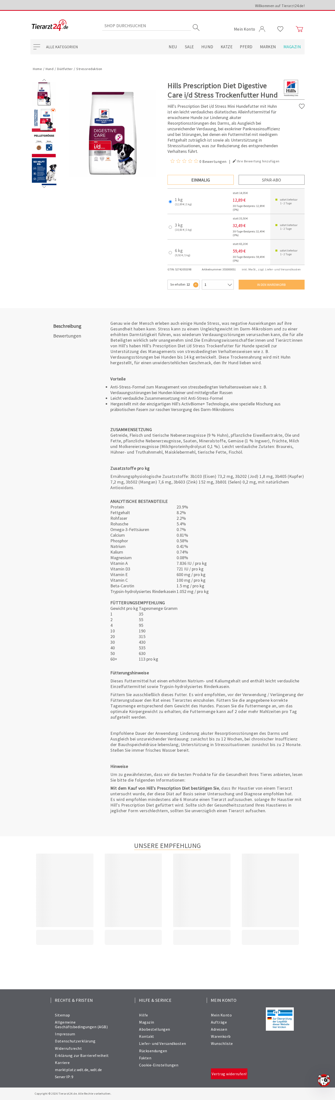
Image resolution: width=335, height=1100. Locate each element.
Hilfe (143, 1015)
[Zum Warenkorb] (299, 29)
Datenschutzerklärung (75, 1041)
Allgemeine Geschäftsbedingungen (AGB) (81, 1024)
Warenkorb (221, 1036)
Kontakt (146, 1036)
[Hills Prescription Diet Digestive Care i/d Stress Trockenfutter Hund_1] (44, 130)
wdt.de (96, 1069)
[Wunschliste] (280, 29)
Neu (173, 46)
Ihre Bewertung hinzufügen (258, 161)
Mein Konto (221, 1015)
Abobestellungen (154, 1029)
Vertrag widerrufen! (229, 1073)
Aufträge (219, 1022)
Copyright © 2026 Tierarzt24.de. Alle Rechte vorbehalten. (73, 1093)
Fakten (145, 1057)
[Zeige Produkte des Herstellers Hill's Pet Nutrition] (291, 96)
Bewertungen (67, 336)
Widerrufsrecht (68, 1048)
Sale (189, 46)
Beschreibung (67, 326)
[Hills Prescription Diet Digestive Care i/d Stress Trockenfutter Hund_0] (44, 105)
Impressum (65, 1033)
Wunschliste (222, 1043)
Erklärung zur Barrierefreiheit (82, 1055)
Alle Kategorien (62, 46)
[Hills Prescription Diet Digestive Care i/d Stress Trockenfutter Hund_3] (44, 181)
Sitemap (62, 1015)
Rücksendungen (153, 1050)
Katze (227, 46)
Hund (207, 46)
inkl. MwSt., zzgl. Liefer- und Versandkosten (271, 269)
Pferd (246, 46)
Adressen (219, 1029)
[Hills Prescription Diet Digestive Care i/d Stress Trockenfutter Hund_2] (44, 156)
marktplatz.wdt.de (72, 1069)
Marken (268, 46)
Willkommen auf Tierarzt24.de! (280, 5)
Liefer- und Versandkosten (162, 1043)
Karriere (62, 1062)
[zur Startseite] (49, 25)
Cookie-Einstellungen (158, 1065)
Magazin (292, 46)
